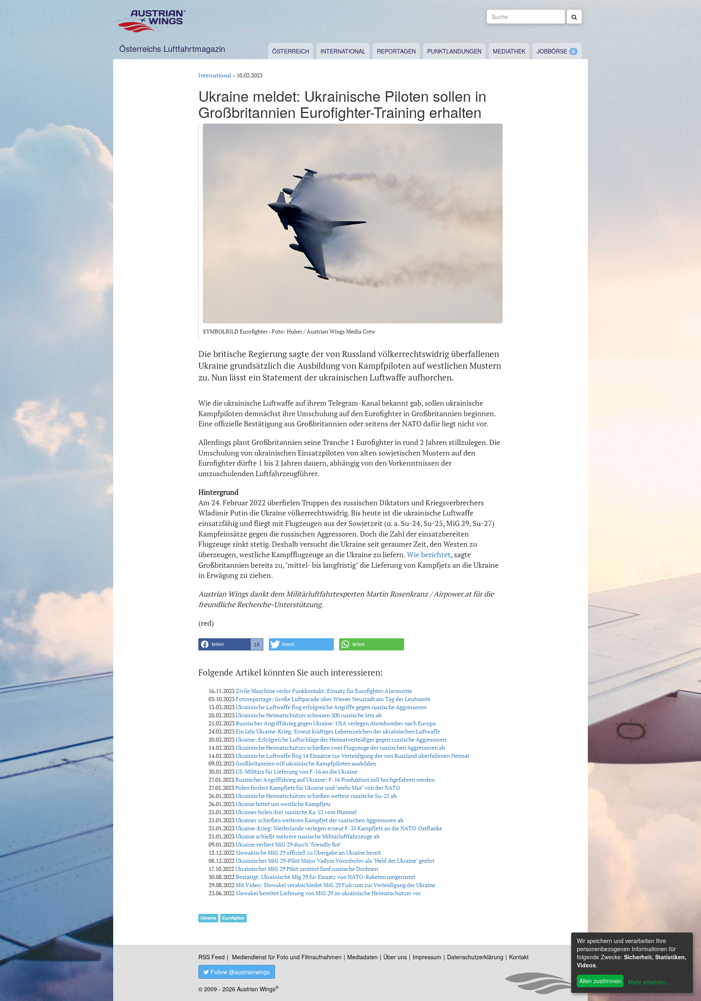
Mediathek (509, 51)
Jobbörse (552, 51)
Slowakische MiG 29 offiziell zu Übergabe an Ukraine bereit (308, 852)
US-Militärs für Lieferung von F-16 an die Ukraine (296, 771)
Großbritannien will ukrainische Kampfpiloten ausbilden (306, 763)
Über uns (395, 957)
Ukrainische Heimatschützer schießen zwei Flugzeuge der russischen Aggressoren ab (340, 747)
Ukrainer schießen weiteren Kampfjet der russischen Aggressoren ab (320, 820)
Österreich (290, 51)
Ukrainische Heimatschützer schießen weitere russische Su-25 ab (316, 796)
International (343, 51)
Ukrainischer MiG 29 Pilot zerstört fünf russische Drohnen (306, 869)
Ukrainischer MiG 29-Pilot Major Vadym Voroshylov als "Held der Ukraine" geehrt (335, 860)
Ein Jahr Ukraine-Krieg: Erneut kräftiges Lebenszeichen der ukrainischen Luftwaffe (338, 731)
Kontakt (519, 957)
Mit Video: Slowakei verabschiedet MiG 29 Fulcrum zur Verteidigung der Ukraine (335, 885)
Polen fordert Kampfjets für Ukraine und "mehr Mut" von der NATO (317, 787)
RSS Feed (211, 957)
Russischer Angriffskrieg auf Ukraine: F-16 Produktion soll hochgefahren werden (334, 779)
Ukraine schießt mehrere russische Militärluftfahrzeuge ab (308, 836)
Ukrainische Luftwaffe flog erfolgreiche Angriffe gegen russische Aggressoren (331, 707)
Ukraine (208, 918)
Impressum (427, 957)
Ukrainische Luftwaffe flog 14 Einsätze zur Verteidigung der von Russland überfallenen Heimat (352, 755)
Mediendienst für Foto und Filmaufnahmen (287, 957)
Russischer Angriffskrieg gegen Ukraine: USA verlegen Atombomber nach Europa (336, 723)
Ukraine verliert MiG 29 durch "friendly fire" (289, 844)
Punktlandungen (454, 51)
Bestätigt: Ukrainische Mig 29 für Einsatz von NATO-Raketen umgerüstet (325, 877)
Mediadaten (362, 957)
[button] (230, 644)
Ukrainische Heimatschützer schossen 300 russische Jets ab (309, 715)
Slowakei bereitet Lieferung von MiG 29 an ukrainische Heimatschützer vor (328, 893)
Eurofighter (233, 918)
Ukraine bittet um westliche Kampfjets (283, 804)
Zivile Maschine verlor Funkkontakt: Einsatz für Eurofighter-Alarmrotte (324, 691)
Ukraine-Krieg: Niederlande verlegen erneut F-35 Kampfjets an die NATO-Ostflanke (339, 828)
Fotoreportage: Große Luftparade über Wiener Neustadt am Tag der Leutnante (333, 699)
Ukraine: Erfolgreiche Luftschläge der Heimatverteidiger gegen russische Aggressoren (341, 739)
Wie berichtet (429, 554)
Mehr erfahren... (649, 982)
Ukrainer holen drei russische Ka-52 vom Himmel (296, 812)
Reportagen (396, 51)
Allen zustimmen (600, 981)
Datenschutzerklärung (475, 957)
